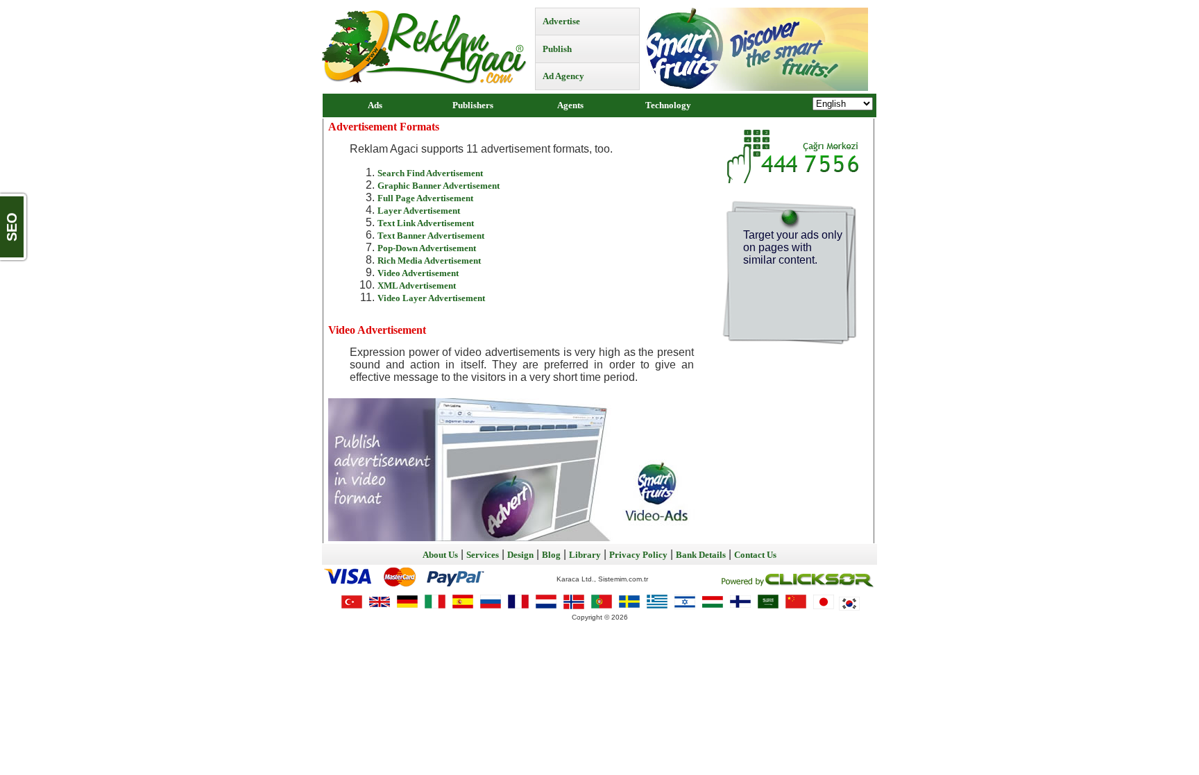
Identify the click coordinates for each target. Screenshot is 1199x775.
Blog (551, 555)
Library (585, 555)
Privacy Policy (638, 555)
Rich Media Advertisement (429, 260)
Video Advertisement (418, 273)
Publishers (472, 105)
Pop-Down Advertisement (426, 248)
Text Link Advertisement (425, 223)
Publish (557, 49)
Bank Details (701, 555)
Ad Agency (563, 76)
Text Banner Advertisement (430, 235)
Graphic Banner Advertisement (438, 185)
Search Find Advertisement (430, 173)
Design (520, 555)
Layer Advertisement (418, 210)
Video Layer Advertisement (431, 298)
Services (482, 555)
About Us (440, 555)
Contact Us (755, 555)
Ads (375, 105)
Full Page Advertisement (425, 198)
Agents (570, 105)
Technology (668, 105)
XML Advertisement (416, 285)
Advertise (561, 21)
